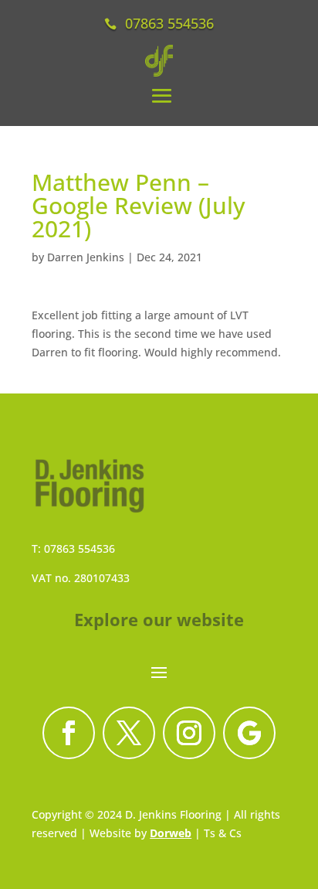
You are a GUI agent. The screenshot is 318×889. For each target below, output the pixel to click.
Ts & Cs (223, 833)
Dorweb (170, 833)
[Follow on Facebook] (68, 733)
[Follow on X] (129, 733)
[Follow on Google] (249, 733)
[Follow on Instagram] (189, 733)
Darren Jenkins (85, 257)
